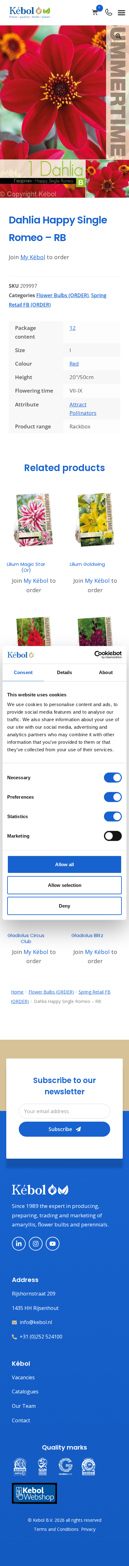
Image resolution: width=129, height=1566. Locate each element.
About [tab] (106, 672)
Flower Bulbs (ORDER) (62, 295)
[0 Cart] (95, 12)
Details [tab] (64, 672)
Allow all (64, 864)
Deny (64, 905)
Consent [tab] (23, 672)
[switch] (113, 797)
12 (73, 327)
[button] (122, 12)
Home (17, 992)
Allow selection (64, 885)
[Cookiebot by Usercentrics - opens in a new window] (94, 655)
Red (74, 363)
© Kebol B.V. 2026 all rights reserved (64, 1520)
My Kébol (32, 257)
